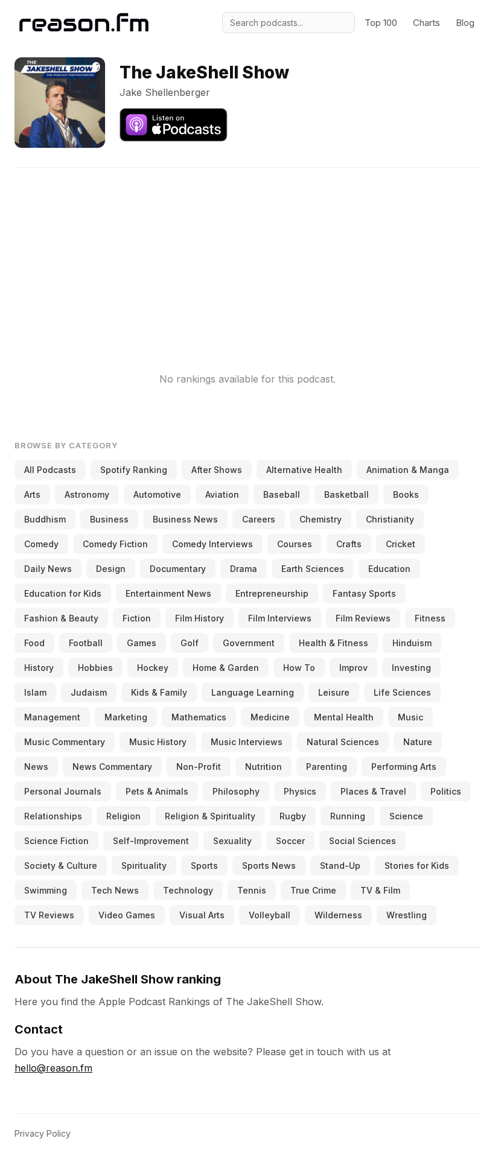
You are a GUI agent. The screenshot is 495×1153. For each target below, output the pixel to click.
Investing (411, 667)
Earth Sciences (312, 569)
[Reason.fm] (83, 22)
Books (406, 494)
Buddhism (45, 519)
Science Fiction (56, 841)
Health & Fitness (333, 643)
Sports (204, 865)
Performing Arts (403, 766)
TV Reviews (49, 915)
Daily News (48, 569)
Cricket (400, 544)
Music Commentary (64, 742)
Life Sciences (402, 692)
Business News (185, 519)
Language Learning (252, 692)
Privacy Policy (42, 1133)
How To (299, 667)
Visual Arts (202, 915)
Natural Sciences (343, 742)
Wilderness (338, 915)
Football (86, 643)
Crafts (349, 544)
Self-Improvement (151, 841)
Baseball (281, 494)
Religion (123, 816)
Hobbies (95, 667)
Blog (465, 22)
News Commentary (112, 766)
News (36, 766)
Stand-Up (340, 865)
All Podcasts (50, 470)
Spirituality (144, 865)
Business (109, 519)
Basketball (346, 494)
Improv (353, 667)
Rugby (292, 816)
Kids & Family (159, 692)
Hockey (152, 667)
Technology (188, 890)
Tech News (115, 890)
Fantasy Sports (364, 593)
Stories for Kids (417, 865)
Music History (158, 742)
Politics (445, 791)
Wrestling (406, 915)
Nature (417, 742)
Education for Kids (62, 593)
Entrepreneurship (271, 593)
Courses (294, 544)
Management (52, 717)
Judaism (89, 692)
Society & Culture (60, 865)
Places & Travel (373, 791)
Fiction (137, 618)
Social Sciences (362, 841)
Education (389, 569)
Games (141, 643)
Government (249, 643)
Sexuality (232, 841)
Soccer (290, 841)
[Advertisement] (247, 252)
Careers (258, 519)
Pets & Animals (157, 791)
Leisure (334, 692)
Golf (189, 643)
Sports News (269, 865)
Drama (243, 569)
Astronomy (87, 494)
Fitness (430, 618)
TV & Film (380, 890)
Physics (300, 791)
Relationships (53, 816)
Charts (426, 22)
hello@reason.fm (53, 1068)
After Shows (216, 470)
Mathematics (198, 717)
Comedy (41, 544)
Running (347, 816)
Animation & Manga (407, 470)
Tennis (251, 890)
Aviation (222, 494)
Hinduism (412, 643)
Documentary (178, 569)
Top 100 (381, 22)
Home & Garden (226, 667)
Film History (199, 618)
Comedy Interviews (212, 544)
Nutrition (263, 766)
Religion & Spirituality (210, 816)
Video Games (126, 915)
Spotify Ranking (133, 470)
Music (410, 717)
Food (34, 643)
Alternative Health (304, 470)
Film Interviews (279, 618)
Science (406, 816)
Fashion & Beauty (61, 618)
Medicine (270, 717)
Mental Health (344, 717)
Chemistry (320, 519)
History (39, 667)
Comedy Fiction (115, 544)
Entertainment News (168, 593)
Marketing (125, 717)
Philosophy (236, 791)
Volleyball (269, 915)
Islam (35, 692)
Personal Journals (62, 791)
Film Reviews (363, 618)
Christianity (390, 519)
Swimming (45, 890)
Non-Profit (198, 766)
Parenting (326, 766)
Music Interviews (247, 742)
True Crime (313, 890)
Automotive (157, 494)
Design (111, 569)
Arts (32, 494)
